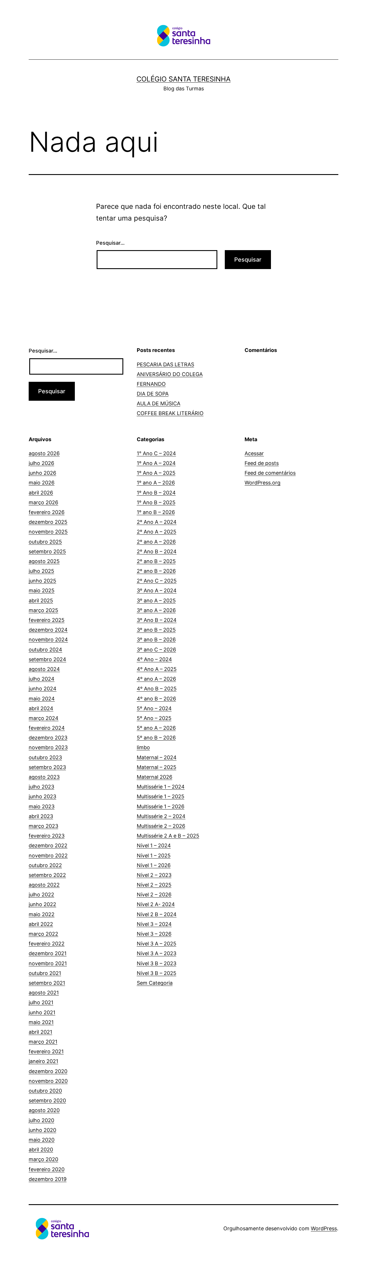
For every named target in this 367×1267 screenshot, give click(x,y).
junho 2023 (42, 796)
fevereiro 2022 (47, 944)
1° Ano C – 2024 (156, 453)
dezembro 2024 (48, 630)
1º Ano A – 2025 (156, 473)
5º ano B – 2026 (156, 738)
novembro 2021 (48, 963)
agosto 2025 (44, 561)
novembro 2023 (48, 747)
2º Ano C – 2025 (157, 581)
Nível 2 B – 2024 (157, 914)
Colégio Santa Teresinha (183, 79)
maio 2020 (41, 1140)
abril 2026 (41, 493)
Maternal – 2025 (156, 767)
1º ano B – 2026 (156, 512)
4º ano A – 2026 (156, 679)
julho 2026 (41, 463)
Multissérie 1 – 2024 (161, 787)
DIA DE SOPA (153, 394)
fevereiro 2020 (47, 1169)
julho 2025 (41, 571)
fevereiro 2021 (46, 1051)
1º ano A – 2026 (156, 483)
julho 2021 (41, 1002)
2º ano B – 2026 (156, 571)
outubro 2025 (45, 542)
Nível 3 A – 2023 (156, 953)
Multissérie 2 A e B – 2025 (168, 836)
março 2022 (43, 934)
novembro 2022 (48, 856)
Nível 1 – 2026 (154, 865)
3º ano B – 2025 (156, 630)
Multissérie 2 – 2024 (161, 816)
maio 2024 (42, 699)
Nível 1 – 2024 (154, 845)
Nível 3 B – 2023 (156, 963)
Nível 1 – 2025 (154, 856)
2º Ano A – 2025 (156, 532)
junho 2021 (42, 1012)
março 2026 (43, 502)
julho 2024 (41, 679)
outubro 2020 (45, 1091)
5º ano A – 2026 (156, 728)
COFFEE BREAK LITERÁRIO (170, 413)
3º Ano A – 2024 (157, 590)
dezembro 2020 (48, 1071)
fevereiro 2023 (47, 836)
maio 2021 (41, 1022)
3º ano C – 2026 (156, 650)
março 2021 (43, 1042)
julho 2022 (41, 895)
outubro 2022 (45, 865)
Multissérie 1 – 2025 (160, 796)
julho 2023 (41, 787)
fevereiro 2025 (47, 620)
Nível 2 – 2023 (154, 875)
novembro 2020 (48, 1081)
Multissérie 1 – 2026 (160, 806)
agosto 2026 (44, 453)
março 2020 (43, 1159)
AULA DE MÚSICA (158, 403)
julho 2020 (41, 1120)
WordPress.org (262, 483)
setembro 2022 (47, 875)
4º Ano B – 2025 (157, 689)
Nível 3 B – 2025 (156, 973)
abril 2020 (41, 1150)
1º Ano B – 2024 (156, 493)
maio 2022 (41, 914)
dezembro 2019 (48, 1179)
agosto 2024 (44, 669)
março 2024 (43, 718)
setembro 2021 (47, 983)
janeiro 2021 (43, 1061)
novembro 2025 (48, 532)
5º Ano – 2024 (154, 708)
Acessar (254, 453)
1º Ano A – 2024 (156, 463)
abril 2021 (40, 1032)
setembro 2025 (47, 551)
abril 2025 (41, 601)
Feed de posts (262, 463)
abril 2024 (41, 708)
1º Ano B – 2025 (156, 502)
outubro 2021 (45, 973)
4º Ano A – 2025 (157, 669)
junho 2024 (42, 689)
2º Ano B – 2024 (157, 551)
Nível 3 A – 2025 (156, 944)
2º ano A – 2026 (156, 542)
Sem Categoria (155, 983)
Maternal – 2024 (157, 757)
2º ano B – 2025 (156, 561)
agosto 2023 (44, 777)
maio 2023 (41, 806)
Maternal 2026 (154, 777)
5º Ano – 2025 (154, 718)
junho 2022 (42, 904)
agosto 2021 (44, 993)
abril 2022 (41, 924)
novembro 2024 (48, 640)
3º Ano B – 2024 (157, 620)
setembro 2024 (47, 659)
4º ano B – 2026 (156, 699)
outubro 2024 (45, 650)
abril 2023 (41, 816)
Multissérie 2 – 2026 (161, 826)
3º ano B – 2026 (156, 640)
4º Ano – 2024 (154, 659)
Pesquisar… (110, 243)
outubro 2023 (45, 757)
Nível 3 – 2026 (154, 934)
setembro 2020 (47, 1100)
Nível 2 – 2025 (154, 885)
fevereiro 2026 (47, 512)
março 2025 (43, 610)
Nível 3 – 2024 (154, 924)
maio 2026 (41, 483)
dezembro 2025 (48, 522)
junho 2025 (42, 581)
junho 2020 (42, 1130)
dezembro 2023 (48, 738)
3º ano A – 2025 (156, 601)
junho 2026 (42, 473)
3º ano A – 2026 (156, 610)
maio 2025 (41, 590)
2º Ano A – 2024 (157, 522)
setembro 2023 (47, 767)
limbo (143, 747)
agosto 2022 (44, 885)
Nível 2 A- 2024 (156, 904)
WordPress (324, 1228)
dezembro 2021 (48, 953)
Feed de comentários (270, 473)
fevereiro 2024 (47, 728)
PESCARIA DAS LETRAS (165, 364)
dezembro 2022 (48, 845)
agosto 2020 (44, 1110)
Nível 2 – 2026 (154, 895)
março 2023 (43, 826)
